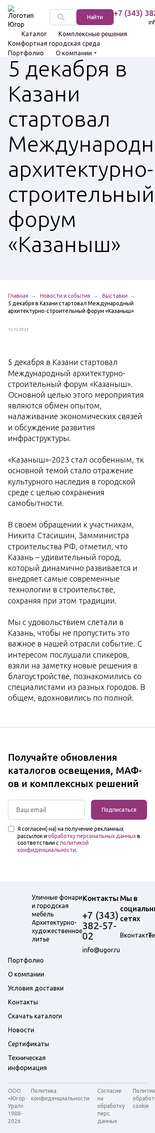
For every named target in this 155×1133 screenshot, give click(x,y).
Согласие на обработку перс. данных (111, 1106)
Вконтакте (136, 935)
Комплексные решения (92, 33)
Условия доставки (36, 988)
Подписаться (119, 810)
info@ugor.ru (101, 949)
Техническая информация (27, 1062)
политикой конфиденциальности (53, 846)
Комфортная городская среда (54, 43)
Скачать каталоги (35, 1016)
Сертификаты (28, 1043)
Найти (95, 17)
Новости (21, 1029)
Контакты (23, 1002)
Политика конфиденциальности (60, 1095)
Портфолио (26, 53)
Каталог (33, 33)
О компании (74, 53)
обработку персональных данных (92, 836)
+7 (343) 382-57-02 (100, 925)
